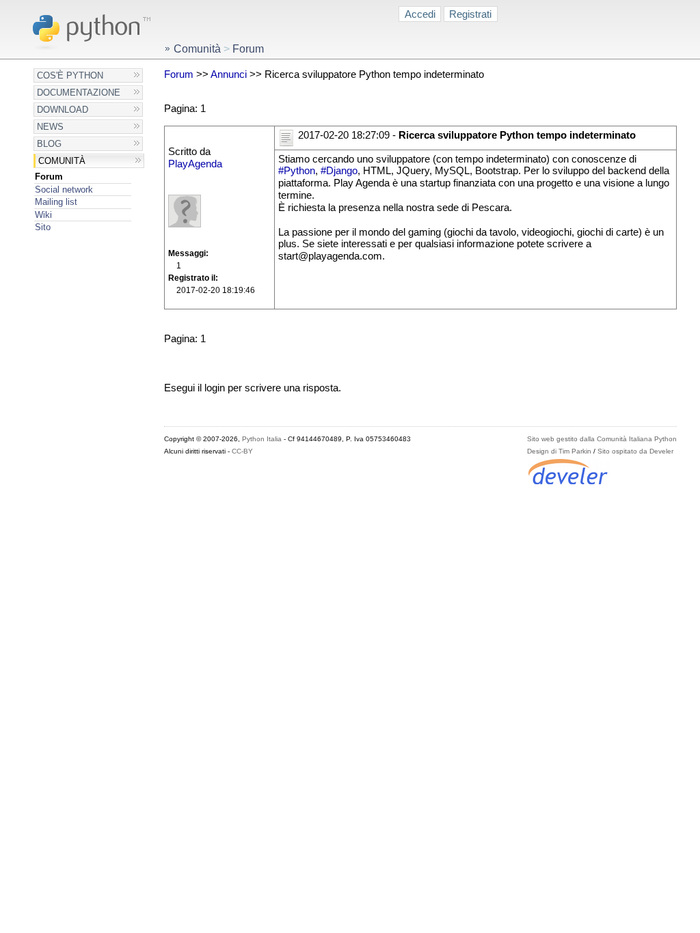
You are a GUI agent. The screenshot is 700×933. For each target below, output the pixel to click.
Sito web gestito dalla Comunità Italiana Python (602, 439)
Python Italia (262, 439)
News (50, 127)
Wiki (43, 215)
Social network (64, 189)
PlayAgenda (195, 163)
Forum (49, 176)
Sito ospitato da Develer (635, 451)
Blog (49, 144)
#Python (296, 170)
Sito (43, 227)
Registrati (470, 14)
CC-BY (242, 451)
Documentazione (78, 92)
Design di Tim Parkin (559, 451)
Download (62, 110)
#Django (339, 170)
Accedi (420, 14)
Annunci (229, 74)
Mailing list (56, 202)
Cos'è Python (70, 75)
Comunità (61, 161)
